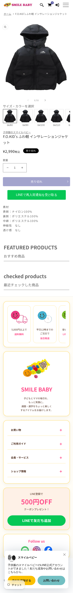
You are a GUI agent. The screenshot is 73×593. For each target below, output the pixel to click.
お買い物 (16, 430)
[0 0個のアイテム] (49, 5)
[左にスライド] (28, 100)
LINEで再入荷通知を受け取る (36, 194)
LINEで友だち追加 (36, 520)
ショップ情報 (18, 471)
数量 (5, 160)
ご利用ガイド (18, 443)
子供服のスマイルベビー (17, 132)
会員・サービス (20, 457)
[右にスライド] (45, 100)
